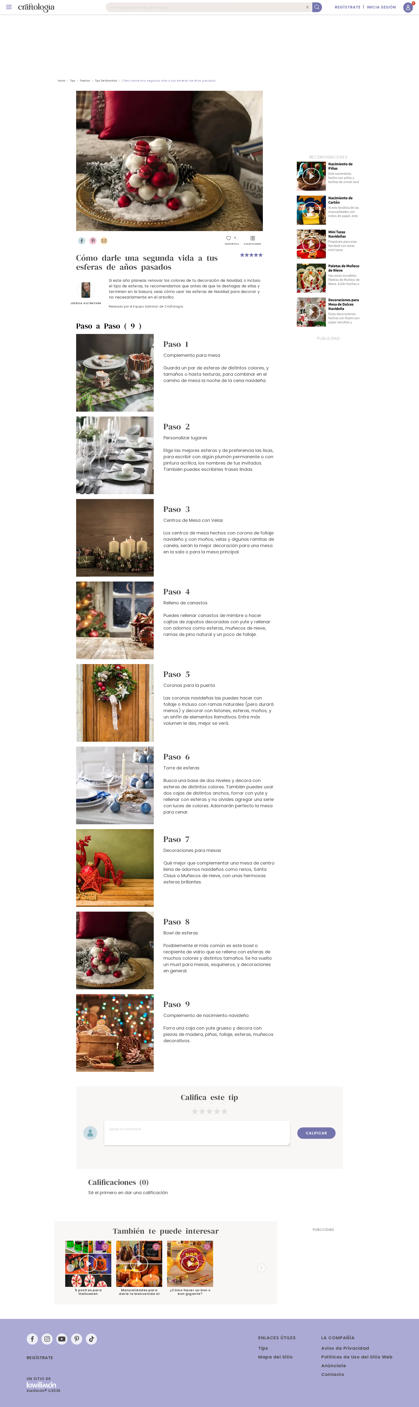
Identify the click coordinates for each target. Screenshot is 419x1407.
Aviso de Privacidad (345, 1348)
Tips (72, 81)
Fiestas (85, 81)
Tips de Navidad (106, 81)
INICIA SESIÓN (381, 7)
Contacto (332, 1374)
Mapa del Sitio (275, 1357)
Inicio (61, 81)
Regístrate (40, 1358)
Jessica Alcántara (85, 303)
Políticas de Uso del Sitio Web (356, 1357)
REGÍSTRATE (348, 7)
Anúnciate (333, 1366)
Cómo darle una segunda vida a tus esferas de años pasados (169, 81)
